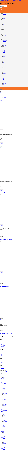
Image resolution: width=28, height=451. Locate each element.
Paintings (3, 79)
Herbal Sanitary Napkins (5, 410)
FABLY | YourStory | (4, 14)
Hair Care (2, 355)
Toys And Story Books (4, 35)
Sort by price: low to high (5, 97)
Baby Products (2, 392)
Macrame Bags (4, 388)
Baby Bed (4, 394)
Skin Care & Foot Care (4, 45)
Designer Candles (4, 77)
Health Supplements (4, 422)
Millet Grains (4, 432)
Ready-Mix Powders (5, 427)
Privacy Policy (2, 344)
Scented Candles (4, 443)
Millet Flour (4, 433)
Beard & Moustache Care (5, 40)
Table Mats (4, 82)
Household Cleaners (4, 83)
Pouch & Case (4, 24)
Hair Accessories (2, 361)
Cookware (4, 438)
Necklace (2, 362)
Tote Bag (3, 28)
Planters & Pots (4, 84)
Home (0, 90)
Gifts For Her (4, 52)
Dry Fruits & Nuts (4, 57)
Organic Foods (2, 431)
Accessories (2, 378)
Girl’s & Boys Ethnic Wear (5, 399)
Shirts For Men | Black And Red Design (6, 239)
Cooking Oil (4, 56)
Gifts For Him (4, 416)
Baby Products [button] (2, 29)
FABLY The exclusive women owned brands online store (5, 1)
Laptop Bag (4, 23)
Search (1, 7)
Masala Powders (4, 61)
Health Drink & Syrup (5, 421)
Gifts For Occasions (4, 50)
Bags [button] (1, 19)
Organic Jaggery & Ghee (4, 73)
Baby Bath (4, 395)
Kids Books (4, 449)
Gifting (2, 411)
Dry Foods (3, 67)
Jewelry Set (4, 18)
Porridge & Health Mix (4, 30)
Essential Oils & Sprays (4, 78)
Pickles (3, 62)
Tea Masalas (4, 66)
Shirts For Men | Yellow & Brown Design (6, 321)
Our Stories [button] (2, 13)
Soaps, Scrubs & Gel (3, 356)
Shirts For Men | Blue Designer (5, 274)
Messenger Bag (4, 389)
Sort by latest (4, 96)
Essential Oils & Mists (4, 41)
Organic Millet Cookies (4, 72)
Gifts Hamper (4, 51)
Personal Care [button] (2, 46)
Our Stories (2, 376)
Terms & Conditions (3, 345)
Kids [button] (1, 34)
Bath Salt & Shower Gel (3, 354)
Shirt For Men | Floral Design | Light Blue (6, 132)
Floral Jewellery (4, 17)
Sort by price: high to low (5, 98)
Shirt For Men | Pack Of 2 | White (5, 192)
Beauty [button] (2, 39)
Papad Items (4, 426)
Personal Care (2, 409)
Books (2, 448)
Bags (1, 382)
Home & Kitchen (2, 437)
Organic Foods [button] (2, 68)
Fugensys (6, 371)
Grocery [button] (2, 55)
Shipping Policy (2, 346)
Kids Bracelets (4, 400)
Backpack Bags (4, 383)
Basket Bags (4, 384)
